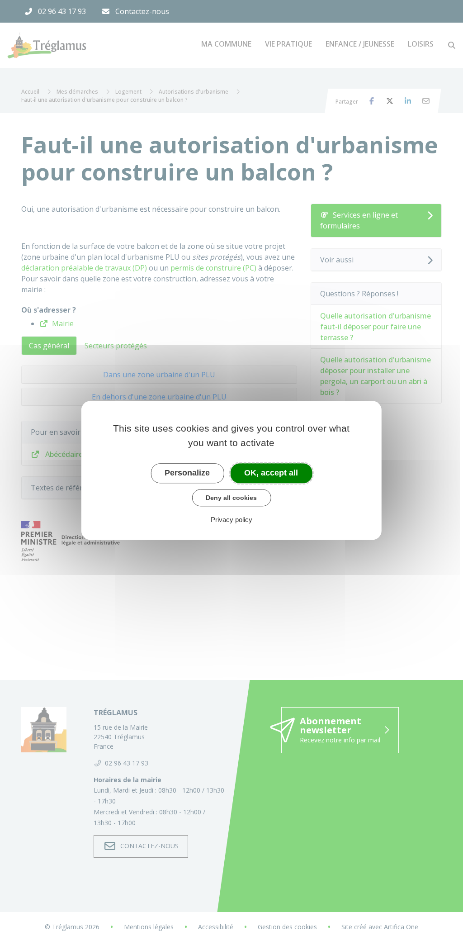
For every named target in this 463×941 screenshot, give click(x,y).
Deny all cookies (231, 497)
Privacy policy (231, 520)
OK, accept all (271, 472)
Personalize (187, 472)
